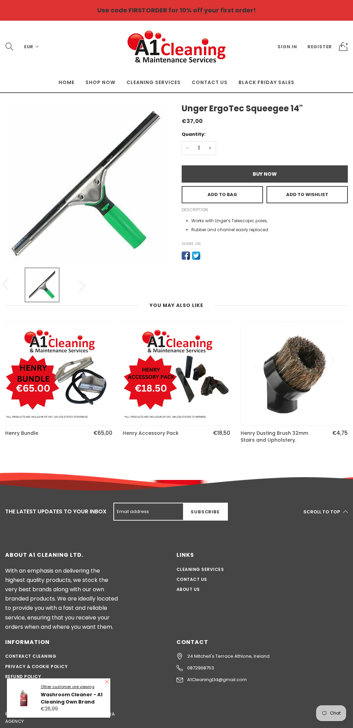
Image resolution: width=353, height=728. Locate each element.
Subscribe (205, 512)
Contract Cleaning (30, 656)
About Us (188, 589)
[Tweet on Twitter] (196, 256)
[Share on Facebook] (186, 256)
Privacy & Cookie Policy (36, 666)
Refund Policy (23, 676)
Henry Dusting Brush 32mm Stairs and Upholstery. (274, 436)
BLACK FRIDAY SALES (266, 82)
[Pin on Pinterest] (206, 256)
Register (319, 46)
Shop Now (100, 82)
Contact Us (210, 82)
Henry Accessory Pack (151, 433)
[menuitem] (66, 82)
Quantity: (193, 134)
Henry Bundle (21, 433)
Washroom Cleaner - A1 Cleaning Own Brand (71, 698)
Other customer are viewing (67, 686)
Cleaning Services (154, 82)
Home (66, 82)
